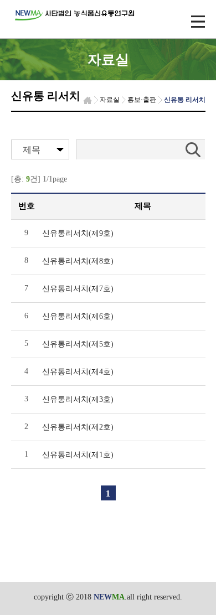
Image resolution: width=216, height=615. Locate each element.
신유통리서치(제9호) (78, 233)
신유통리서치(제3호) (78, 399)
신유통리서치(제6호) (78, 316)
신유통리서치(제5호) (78, 344)
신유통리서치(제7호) (78, 289)
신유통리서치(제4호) (78, 372)
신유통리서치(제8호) (78, 261)
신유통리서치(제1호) (78, 455)
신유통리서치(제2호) (78, 427)
